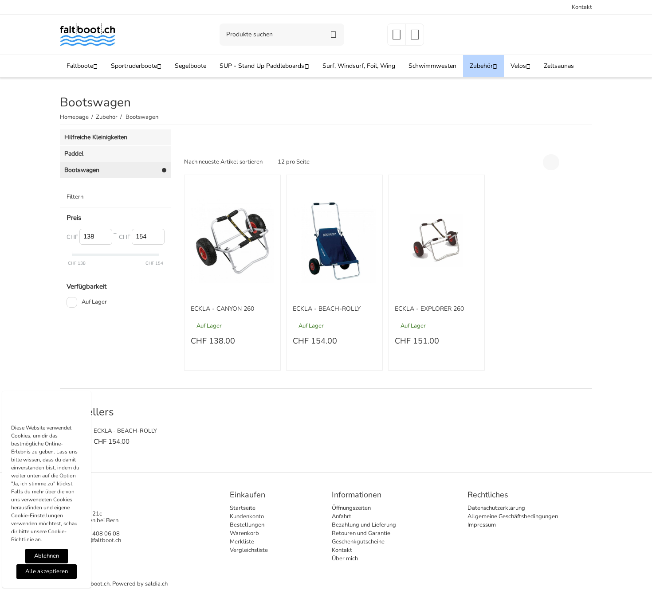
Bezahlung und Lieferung (364, 525)
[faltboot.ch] (87, 34)
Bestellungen (247, 525)
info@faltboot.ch (100, 540)
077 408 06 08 (100, 534)
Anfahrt (341, 516)
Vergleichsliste (249, 550)
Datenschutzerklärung (496, 508)
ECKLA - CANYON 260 (222, 309)
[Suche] (333, 34)
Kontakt (582, 7)
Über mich (345, 559)
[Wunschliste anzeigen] (396, 38)
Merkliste (242, 542)
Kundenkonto (247, 516)
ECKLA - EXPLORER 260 (429, 309)
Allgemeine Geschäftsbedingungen (512, 516)
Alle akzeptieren (46, 571)
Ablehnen (46, 556)
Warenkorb (244, 533)
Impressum (481, 525)
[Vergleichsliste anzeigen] (414, 38)
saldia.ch (156, 584)
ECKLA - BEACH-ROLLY (327, 309)
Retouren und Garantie (361, 533)
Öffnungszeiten (351, 508)
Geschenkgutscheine (358, 542)
